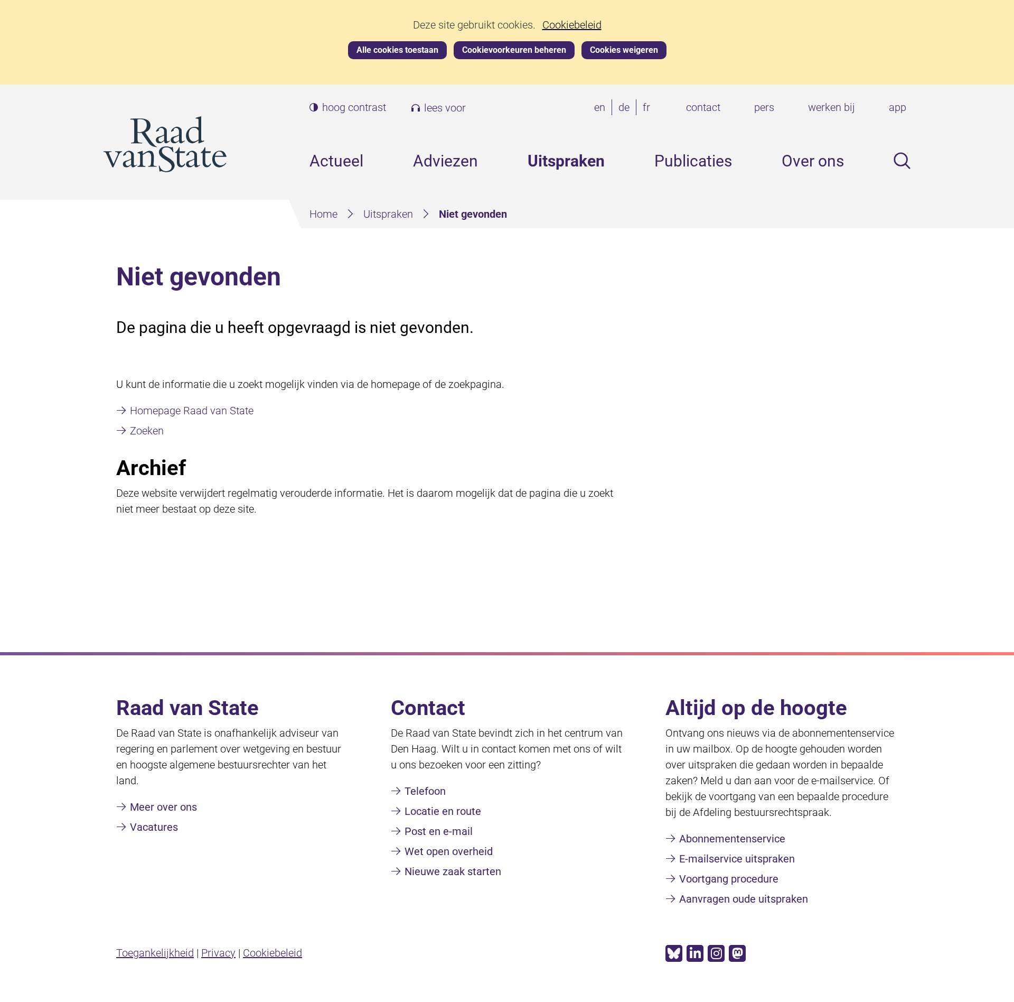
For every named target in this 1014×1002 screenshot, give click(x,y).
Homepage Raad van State (191, 410)
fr (648, 108)
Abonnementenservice (732, 838)
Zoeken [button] (902, 160)
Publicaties (693, 161)
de (626, 108)
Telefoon (425, 791)
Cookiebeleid (572, 25)
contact (703, 107)
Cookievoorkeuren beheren (514, 50)
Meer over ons (163, 807)
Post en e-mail (439, 831)
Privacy (218, 953)
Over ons (813, 161)
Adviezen (445, 161)
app (897, 107)
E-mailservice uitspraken (737, 858)
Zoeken (147, 430)
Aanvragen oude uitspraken (743, 899)
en (601, 108)
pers (764, 107)
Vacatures (154, 827)
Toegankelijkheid (155, 953)
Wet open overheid (449, 851)
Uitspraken (566, 161)
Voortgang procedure (728, 879)
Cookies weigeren (624, 50)
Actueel (336, 161)
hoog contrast (354, 107)
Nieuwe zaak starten (453, 871)
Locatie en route (443, 811)
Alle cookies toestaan (397, 50)
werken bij (831, 107)
